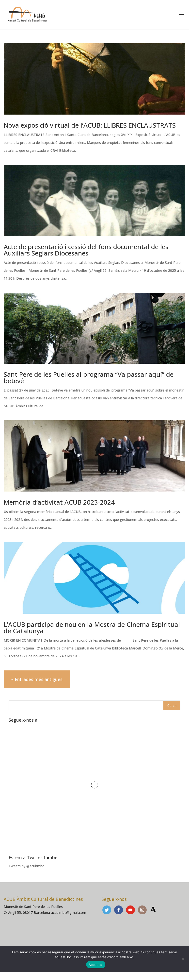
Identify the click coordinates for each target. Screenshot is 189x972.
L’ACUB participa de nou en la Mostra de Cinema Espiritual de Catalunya (92, 627)
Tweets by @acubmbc (26, 866)
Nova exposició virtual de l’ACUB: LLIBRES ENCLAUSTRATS (90, 125)
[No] (182, 958)
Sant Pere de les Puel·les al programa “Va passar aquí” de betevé (88, 377)
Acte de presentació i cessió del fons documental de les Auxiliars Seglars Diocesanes (86, 249)
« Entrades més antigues (37, 679)
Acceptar (96, 965)
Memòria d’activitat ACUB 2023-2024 (59, 502)
